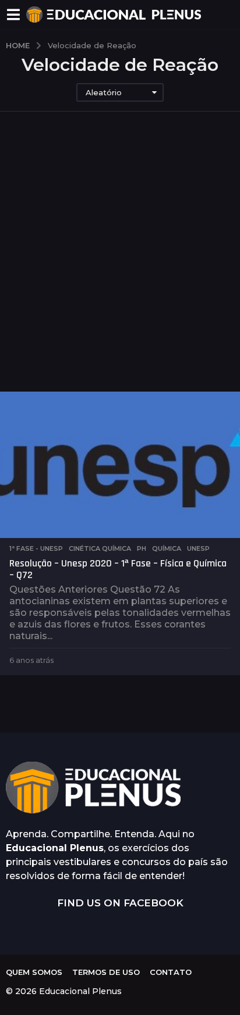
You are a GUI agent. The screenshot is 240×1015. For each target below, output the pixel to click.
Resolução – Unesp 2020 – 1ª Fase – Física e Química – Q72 (118, 569)
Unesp (198, 548)
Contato (171, 972)
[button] (13, 14)
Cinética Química (100, 548)
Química (166, 548)
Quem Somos (34, 972)
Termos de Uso (106, 972)
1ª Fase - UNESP (36, 548)
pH (141, 548)
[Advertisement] (120, 266)
